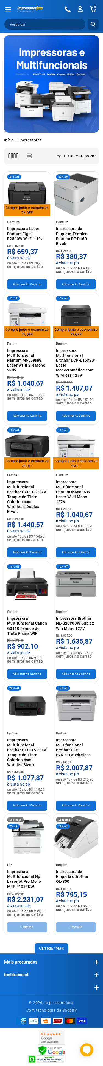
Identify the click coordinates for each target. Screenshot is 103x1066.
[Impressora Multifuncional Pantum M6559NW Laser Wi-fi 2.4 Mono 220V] (27, 315)
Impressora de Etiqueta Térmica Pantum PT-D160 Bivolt (72, 236)
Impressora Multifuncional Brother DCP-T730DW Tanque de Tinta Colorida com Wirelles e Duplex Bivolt (27, 497)
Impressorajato (58, 1002)
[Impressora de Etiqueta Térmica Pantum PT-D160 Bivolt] (76, 194)
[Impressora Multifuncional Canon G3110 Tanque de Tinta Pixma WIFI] (27, 584)
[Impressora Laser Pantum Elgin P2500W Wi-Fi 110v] (27, 194)
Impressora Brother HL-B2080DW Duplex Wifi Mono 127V (75, 623)
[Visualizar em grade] (13, 156)
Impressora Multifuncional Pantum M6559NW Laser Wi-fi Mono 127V (73, 492)
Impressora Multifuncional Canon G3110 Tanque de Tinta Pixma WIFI (27, 626)
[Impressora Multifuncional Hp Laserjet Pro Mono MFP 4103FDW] (27, 837)
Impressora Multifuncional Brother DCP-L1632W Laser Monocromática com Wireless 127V (75, 362)
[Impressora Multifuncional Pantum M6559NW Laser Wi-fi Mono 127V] (76, 447)
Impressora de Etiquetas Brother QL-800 (72, 876)
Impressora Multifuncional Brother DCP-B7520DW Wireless (73, 747)
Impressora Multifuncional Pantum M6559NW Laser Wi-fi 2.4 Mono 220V (26, 360)
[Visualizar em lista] (29, 156)
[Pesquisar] (93, 24)
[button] (8, 9)
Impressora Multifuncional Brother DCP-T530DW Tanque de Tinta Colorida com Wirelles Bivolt (27, 752)
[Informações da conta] (80, 9)
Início (9, 140)
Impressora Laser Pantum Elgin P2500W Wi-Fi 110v (25, 233)
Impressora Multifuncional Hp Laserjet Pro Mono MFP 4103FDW (24, 879)
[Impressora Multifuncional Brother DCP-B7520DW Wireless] (76, 705)
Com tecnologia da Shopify (51, 1010)
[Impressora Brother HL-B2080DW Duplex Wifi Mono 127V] (76, 584)
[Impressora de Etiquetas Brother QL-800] (76, 837)
